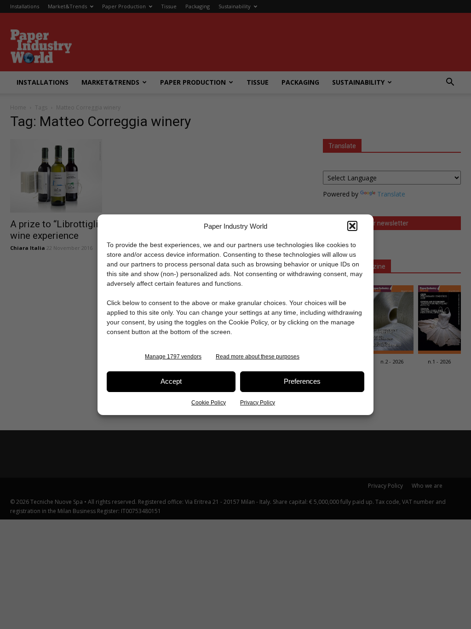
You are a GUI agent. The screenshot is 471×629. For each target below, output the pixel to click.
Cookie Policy (208, 402)
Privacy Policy (257, 402)
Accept (171, 381)
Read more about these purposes (257, 356)
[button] (352, 226)
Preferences (302, 381)
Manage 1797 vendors (173, 356)
